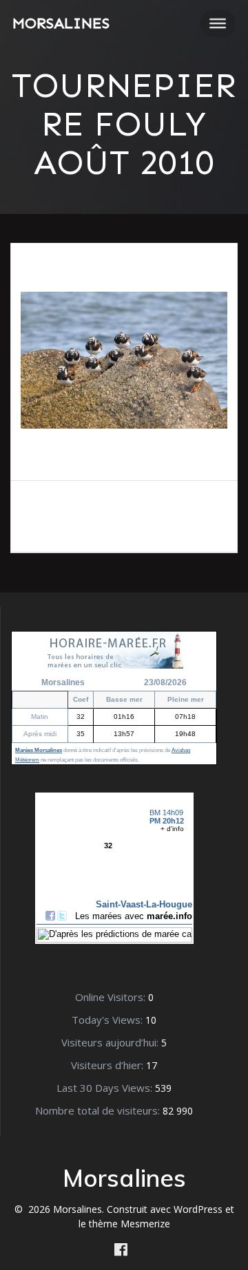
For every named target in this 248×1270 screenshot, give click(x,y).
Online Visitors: (111, 997)
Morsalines (61, 23)
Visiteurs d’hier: (108, 1065)
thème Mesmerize (129, 1223)
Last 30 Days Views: (105, 1088)
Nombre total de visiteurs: (99, 1110)
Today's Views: (108, 1019)
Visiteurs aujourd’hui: (111, 1042)
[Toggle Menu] (217, 23)
